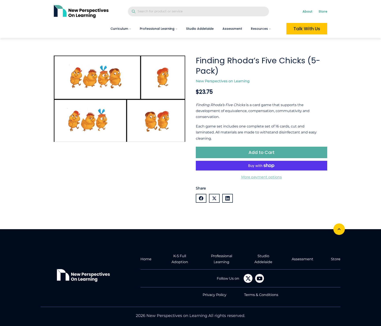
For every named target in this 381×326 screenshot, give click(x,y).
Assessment (232, 28)
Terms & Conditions (261, 295)
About (307, 11)
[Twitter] (248, 278)
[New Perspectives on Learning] (83, 275)
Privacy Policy (214, 295)
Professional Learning (157, 28)
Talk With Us (306, 29)
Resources (259, 28)
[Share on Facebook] (201, 198)
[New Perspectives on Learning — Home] (81, 11)
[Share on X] (214, 198)
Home (145, 259)
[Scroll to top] (339, 229)
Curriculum (119, 28)
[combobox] (198, 11)
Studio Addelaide (200, 28)
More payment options (261, 177)
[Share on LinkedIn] (227, 198)
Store (323, 11)
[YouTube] (259, 278)
